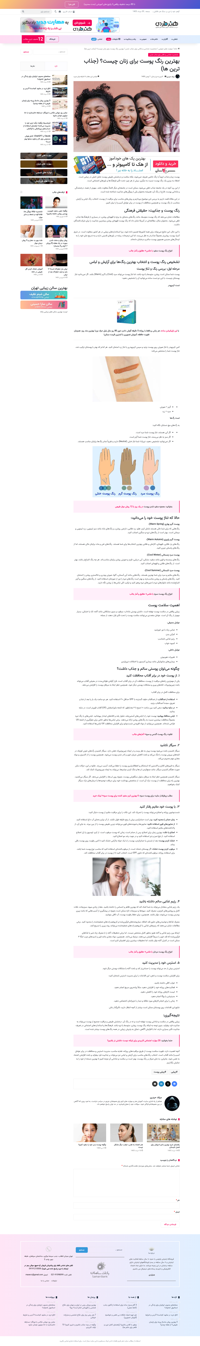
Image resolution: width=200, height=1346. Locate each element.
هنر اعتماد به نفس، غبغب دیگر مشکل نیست (128, 1146)
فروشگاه (52, 39)
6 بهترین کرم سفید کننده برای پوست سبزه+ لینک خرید (116, 796)
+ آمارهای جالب (139, 734)
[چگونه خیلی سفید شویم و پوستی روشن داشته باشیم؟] (56, 202)
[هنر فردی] (167, 24)
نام (178, 1200)
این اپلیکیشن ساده (169, 331)
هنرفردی (152, 1274)
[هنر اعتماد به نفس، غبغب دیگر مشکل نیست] (126, 1133)
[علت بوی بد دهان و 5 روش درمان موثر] (31, 231)
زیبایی (173, 1072)
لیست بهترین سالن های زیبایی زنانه (53, 311)
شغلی (175, 39)
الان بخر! (71, 4)
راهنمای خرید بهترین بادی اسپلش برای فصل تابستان (165, 1146)
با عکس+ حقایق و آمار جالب (141, 251)
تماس (97, 39)
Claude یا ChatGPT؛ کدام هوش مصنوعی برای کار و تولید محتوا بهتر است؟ (37, 139)
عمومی (144, 39)
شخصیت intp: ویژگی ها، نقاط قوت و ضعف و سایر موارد (32, 214)
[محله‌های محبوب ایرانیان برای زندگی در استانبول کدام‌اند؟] (59, 80)
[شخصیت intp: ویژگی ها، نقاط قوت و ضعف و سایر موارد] (31, 202)
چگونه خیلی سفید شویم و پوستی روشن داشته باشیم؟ (57, 212)
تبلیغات (113, 39)
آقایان (165, 39)
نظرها (32, 66)
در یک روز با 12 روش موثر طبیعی (129, 506)
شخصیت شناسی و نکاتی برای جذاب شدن (141, 48)
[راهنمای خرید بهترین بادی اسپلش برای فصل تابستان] (163, 1133)
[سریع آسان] (126, 173)
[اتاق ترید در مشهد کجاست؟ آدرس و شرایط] (59, 92)
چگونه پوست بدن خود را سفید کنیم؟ (92, 1144)
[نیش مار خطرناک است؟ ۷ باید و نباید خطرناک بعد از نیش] (56, 260)
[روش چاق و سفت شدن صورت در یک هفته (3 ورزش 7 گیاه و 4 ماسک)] (56, 231)
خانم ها (155, 39)
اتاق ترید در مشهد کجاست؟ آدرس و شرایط (36, 90)
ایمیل (177, 1211)
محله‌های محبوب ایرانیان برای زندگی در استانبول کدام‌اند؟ (35, 78)
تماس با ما (45, 1280)
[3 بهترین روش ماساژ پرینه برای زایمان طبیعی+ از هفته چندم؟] (59, 104)
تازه (56, 66)
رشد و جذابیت (130, 39)
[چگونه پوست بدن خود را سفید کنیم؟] (89, 1133)
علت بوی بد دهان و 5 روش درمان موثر (32, 242)
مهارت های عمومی (165, 48)
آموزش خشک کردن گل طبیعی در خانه (33, 270)
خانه (176, 48)
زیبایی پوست (159, 1072)
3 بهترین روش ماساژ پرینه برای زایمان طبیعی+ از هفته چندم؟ (36, 102)
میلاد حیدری (171, 76)
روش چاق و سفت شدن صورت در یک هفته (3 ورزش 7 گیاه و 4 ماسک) (56, 243)
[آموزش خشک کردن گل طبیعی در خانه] (31, 260)
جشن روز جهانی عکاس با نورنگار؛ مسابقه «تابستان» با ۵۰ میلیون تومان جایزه (45, 114)
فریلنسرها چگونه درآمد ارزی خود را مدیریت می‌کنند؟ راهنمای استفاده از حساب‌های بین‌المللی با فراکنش (36, 125)
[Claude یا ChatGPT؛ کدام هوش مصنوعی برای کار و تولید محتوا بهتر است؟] (59, 140)
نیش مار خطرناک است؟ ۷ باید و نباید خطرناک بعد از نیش (57, 271)
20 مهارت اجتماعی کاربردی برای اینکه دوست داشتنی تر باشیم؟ (134, 1040)
